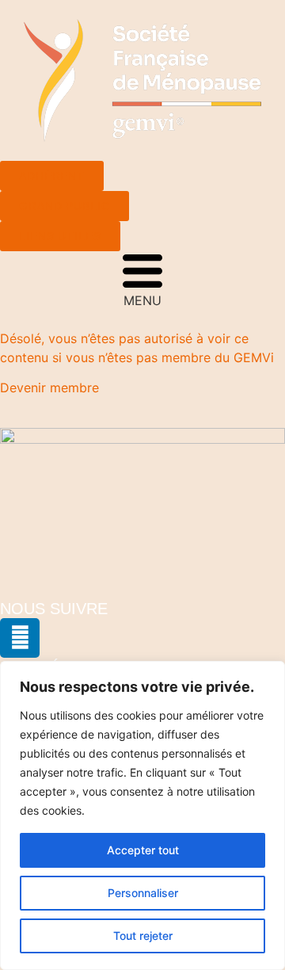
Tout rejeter (143, 935)
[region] (142, 815)
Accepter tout (143, 850)
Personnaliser (143, 892)
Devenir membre (49, 387)
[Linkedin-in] (20, 638)
